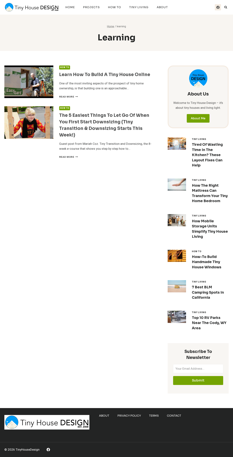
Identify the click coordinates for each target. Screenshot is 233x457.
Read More (68, 97)
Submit (198, 380)
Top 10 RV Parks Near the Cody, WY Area (209, 323)
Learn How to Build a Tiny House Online (104, 74)
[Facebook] (218, 7)
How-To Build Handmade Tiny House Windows (206, 262)
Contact (174, 415)
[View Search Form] (226, 7)
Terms (154, 415)
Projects (91, 7)
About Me (198, 118)
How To (114, 7)
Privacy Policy (129, 415)
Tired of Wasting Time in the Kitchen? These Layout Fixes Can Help (207, 155)
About (162, 7)
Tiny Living (139, 7)
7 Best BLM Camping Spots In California (208, 292)
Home (70, 7)
